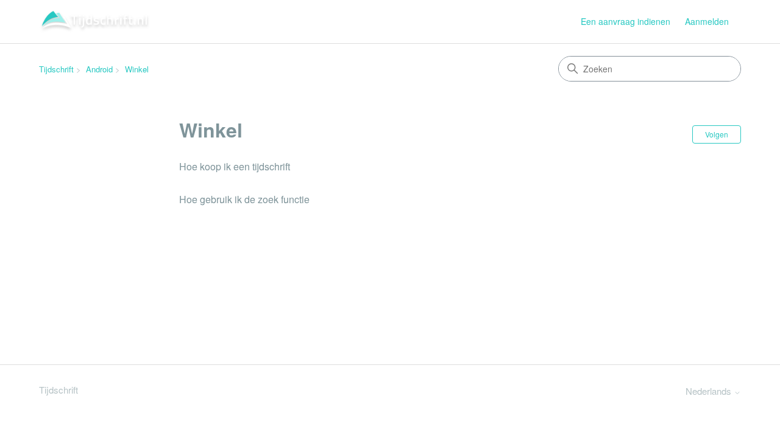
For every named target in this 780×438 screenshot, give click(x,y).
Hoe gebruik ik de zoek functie (244, 199)
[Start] (94, 21)
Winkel (137, 69)
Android (99, 69)
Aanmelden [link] (707, 21)
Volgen (716, 134)
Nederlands (710, 391)
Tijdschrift (56, 69)
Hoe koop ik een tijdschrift (234, 166)
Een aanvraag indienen (625, 21)
